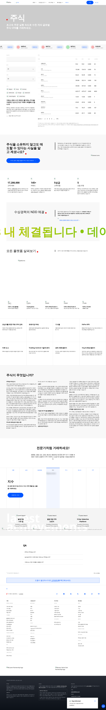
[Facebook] (57, 594)
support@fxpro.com (75, 692)
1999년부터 (15, 188)
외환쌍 (33, 455)
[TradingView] (99, 594)
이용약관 (58, 686)
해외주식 (54, 455)
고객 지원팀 (88, 686)
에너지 (49, 455)
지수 (40, 455)
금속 (44, 455)
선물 (37, 455)
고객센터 (54, 580)
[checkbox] (21, 116)
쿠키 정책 (43, 687)
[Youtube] (85, 594)
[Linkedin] (71, 594)
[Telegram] (92, 594)
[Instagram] (64, 594)
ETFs (60, 455)
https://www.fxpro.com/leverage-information (85, 124)
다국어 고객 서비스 (63, 188)
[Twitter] (78, 594)
